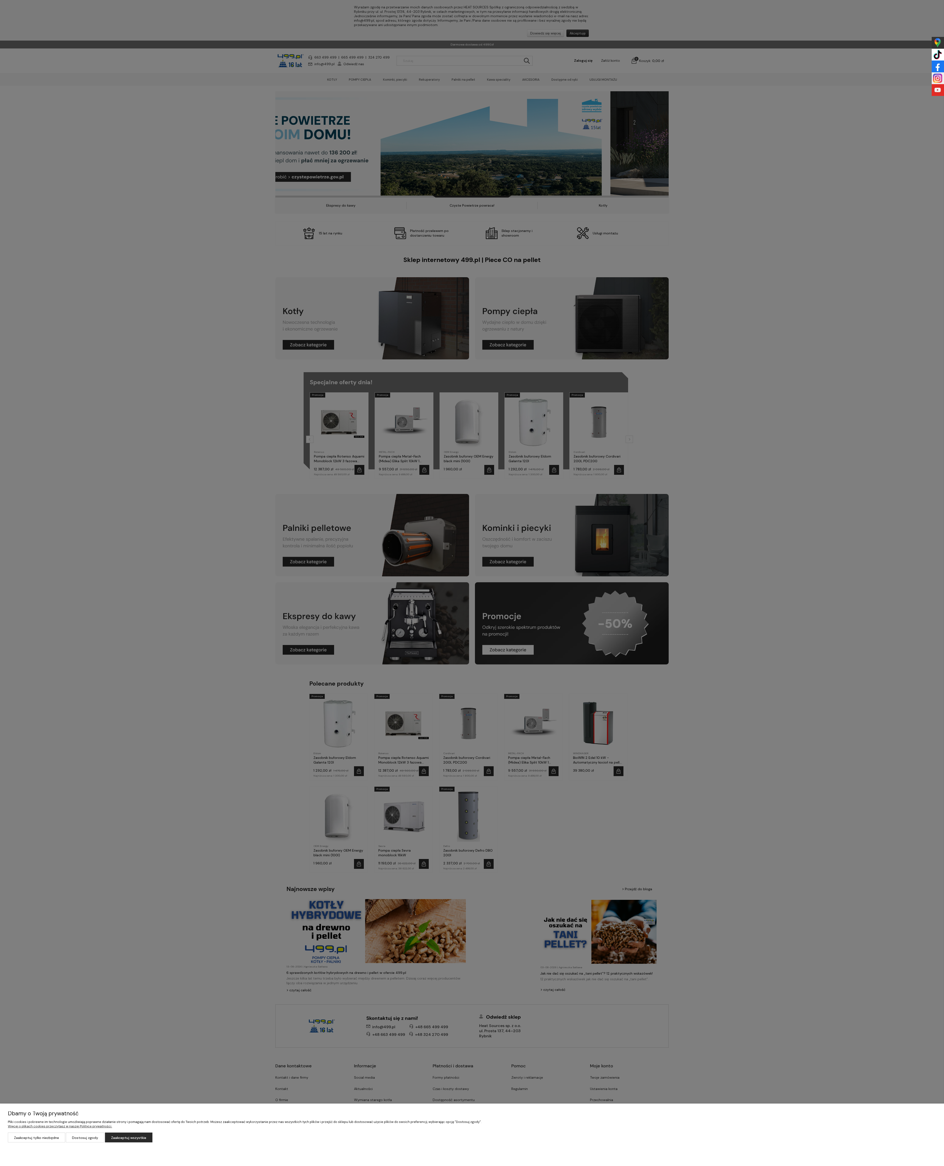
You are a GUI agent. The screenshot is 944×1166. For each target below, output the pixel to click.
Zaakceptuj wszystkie (128, 1137)
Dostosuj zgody (85, 1137)
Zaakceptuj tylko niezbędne (36, 1137)
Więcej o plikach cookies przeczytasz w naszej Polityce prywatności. (60, 1126)
